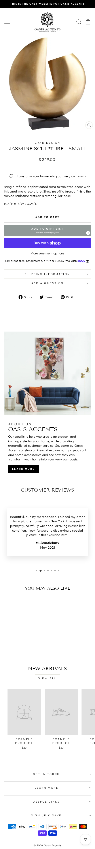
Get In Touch (46, 774)
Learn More (23, 468)
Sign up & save (46, 815)
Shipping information (47, 274)
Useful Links (46, 801)
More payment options (47, 253)
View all (47, 678)
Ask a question (47, 283)
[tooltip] (88, 233)
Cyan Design (47, 142)
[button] (47, 230)
